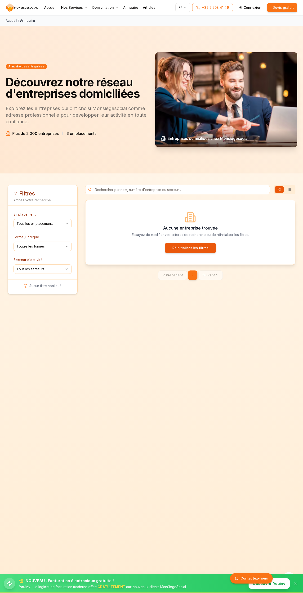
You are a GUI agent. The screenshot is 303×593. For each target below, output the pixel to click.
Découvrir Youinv (269, 583)
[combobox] (42, 223)
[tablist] (284, 189)
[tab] (279, 189)
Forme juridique (26, 237)
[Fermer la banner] (296, 583)
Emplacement (24, 214)
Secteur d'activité (28, 260)
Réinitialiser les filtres (190, 248)
